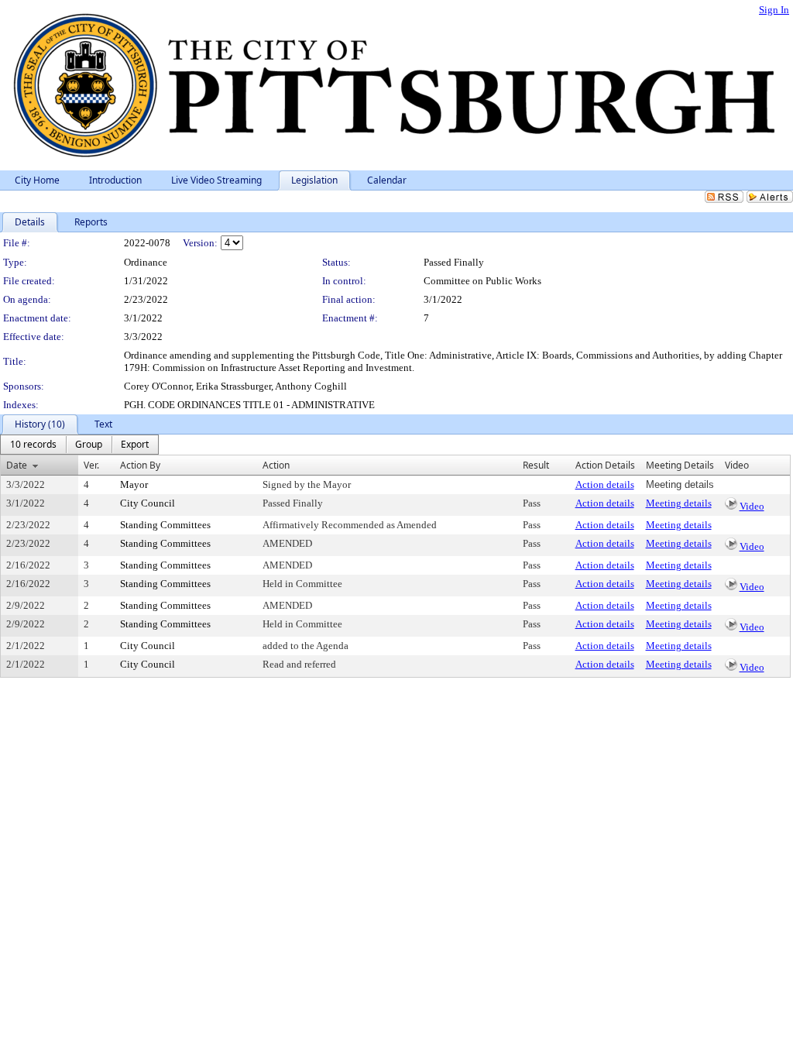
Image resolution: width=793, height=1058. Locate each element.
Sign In (774, 9)
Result (536, 465)
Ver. (91, 465)
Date (16, 465)
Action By (140, 465)
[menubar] (79, 445)
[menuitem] (33, 444)
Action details (604, 484)
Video (752, 506)
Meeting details (679, 503)
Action (276, 465)
